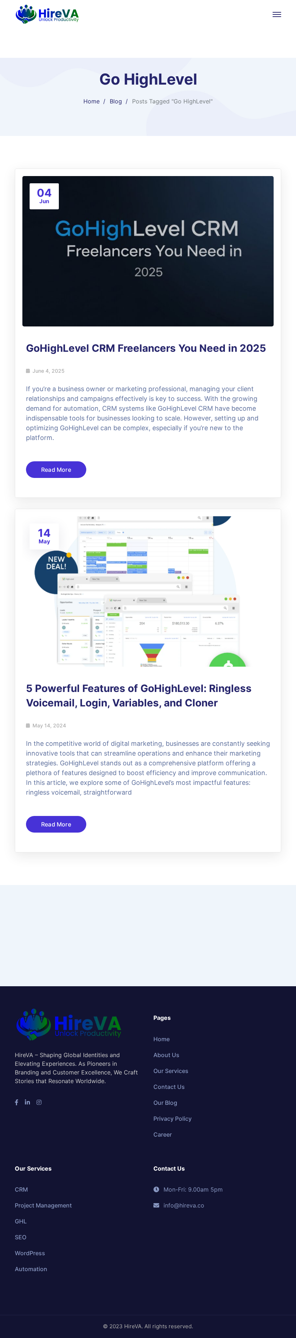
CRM (21, 1189)
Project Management (43, 1205)
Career (162, 1134)
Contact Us (169, 1086)
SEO (20, 1237)
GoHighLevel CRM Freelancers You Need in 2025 (146, 348)
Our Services (170, 1070)
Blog (116, 101)
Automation (31, 1269)
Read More (56, 469)
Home (91, 101)
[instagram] (39, 1102)
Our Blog (165, 1102)
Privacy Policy (172, 1118)
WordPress (30, 1253)
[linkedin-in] (27, 1102)
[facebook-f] (16, 1102)
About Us (166, 1055)
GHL (21, 1221)
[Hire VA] (47, 13)
